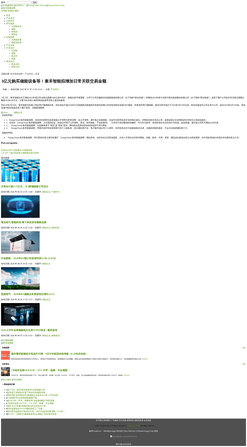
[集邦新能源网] (8, 8)
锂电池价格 (16, 42)
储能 (16, 11)
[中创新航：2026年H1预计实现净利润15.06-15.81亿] (123, 242)
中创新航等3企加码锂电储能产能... (22, 398)
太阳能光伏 (16, 26)
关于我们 (99, 420)
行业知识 (10, 48)
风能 (13, 59)
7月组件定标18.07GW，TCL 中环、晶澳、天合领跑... (31, 403)
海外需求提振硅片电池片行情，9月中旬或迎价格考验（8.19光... (36, 411)
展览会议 (10, 61)
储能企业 (18, 112)
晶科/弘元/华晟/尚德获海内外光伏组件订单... (27, 406)
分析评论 (10, 21)
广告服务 (114, 420)
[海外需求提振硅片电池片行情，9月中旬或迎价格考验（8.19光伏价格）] (5, 359)
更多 (244, 348)
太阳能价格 (16, 40)
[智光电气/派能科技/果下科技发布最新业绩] (123, 206)
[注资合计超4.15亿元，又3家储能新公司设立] (123, 170)
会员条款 (147, 420)
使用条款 (130, 420)
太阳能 (4, 11)
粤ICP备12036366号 (123, 444)
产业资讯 (10, 18)
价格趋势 (10, 37)
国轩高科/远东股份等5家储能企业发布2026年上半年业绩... (33, 395)
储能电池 (55, 335)
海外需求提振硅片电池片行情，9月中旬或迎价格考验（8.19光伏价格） (49, 353)
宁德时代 (55, 192)
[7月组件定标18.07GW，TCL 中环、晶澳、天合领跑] (5, 375)
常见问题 (122, 420)
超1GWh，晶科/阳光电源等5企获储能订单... (27, 390)
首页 (8, 15)
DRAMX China (122, 431)
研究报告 (10, 23)
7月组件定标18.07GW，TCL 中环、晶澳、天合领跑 (39, 370)
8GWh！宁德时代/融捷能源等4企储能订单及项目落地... (33, 414)
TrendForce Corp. (133, 426)
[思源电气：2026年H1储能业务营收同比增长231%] (123, 278)
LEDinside (140, 431)
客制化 (14, 34)
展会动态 (15, 64)
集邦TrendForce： (96, 431)
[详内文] (145, 359)
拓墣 (156, 431)
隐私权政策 (138, 420)
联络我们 (107, 420)
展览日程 (15, 67)
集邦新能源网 (16, 74)
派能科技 (55, 228)
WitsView (131, 431)
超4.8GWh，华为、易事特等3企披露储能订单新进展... (31, 400)
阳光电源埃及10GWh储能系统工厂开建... (25, 409)
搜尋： (4, 2)
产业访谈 (10, 45)
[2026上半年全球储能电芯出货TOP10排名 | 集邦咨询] (123, 314)
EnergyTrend (149, 431)
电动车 (14, 56)
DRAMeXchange (110, 431)
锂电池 (11, 11)
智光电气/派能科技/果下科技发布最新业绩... (27, 392)
